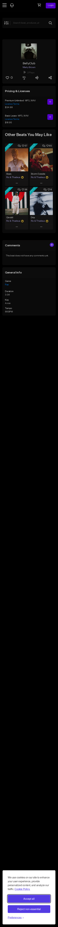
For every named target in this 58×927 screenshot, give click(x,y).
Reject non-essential (29, 909)
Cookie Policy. (22, 889)
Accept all (29, 899)
